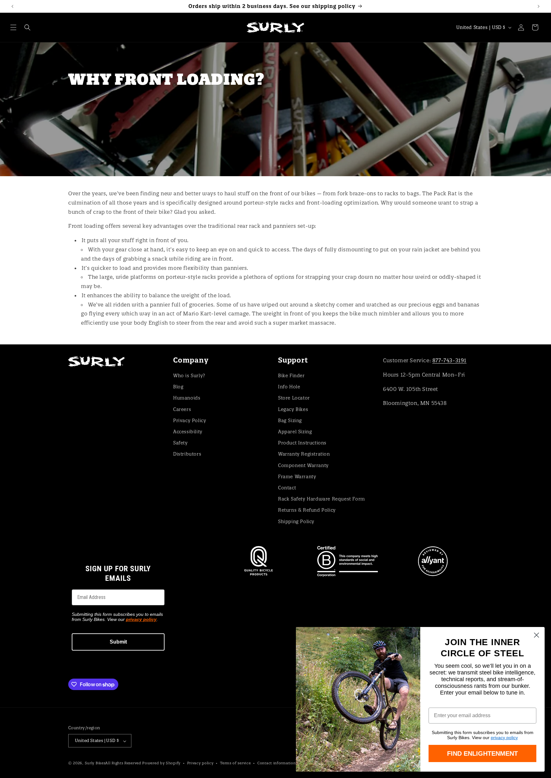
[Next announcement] (539, 6)
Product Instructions (302, 443)
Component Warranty (303, 465)
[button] (13, 27)
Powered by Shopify (161, 763)
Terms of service (235, 763)
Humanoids (186, 398)
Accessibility (187, 431)
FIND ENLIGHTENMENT (482, 753)
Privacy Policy (189, 420)
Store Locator (294, 398)
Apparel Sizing (295, 431)
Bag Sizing (290, 420)
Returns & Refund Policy (307, 510)
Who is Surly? (189, 375)
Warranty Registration (304, 454)
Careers (182, 409)
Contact (287, 487)
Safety (180, 443)
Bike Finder (291, 375)
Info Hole (289, 387)
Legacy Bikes (293, 409)
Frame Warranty (297, 476)
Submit (118, 642)
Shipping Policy (296, 521)
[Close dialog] (536, 635)
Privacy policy (200, 763)
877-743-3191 (449, 360)
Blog (178, 387)
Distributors (187, 454)
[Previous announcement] (12, 6)
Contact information (276, 763)
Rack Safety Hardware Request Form (321, 499)
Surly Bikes (95, 763)
